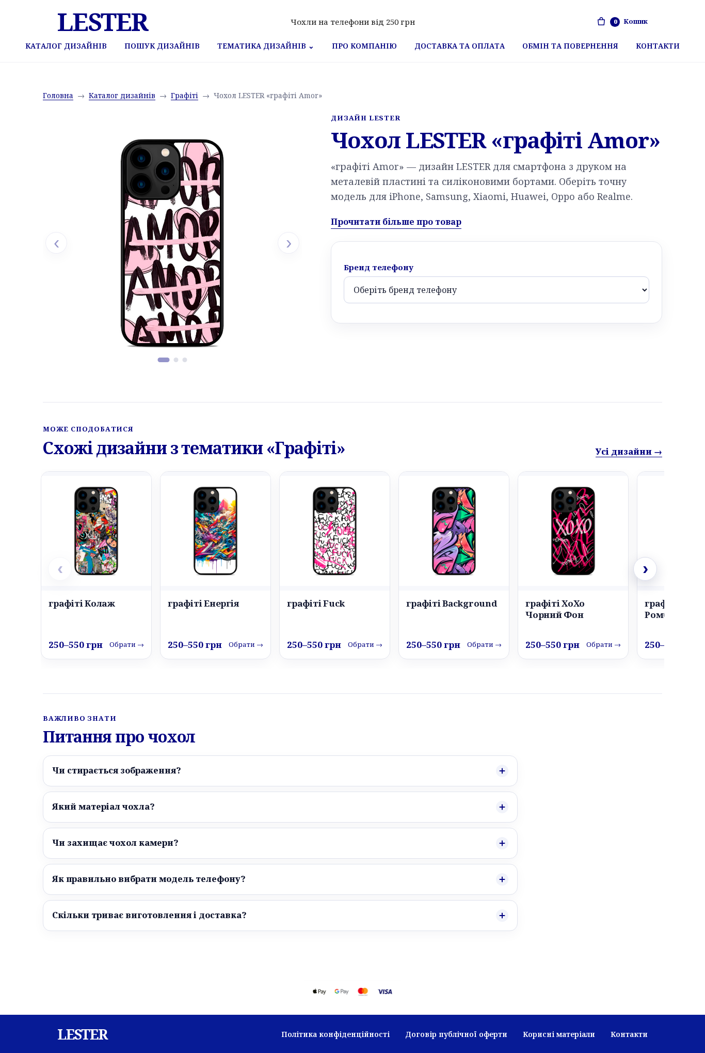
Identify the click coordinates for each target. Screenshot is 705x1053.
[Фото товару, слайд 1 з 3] (164, 360)
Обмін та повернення (570, 46)
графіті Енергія (203, 603)
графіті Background (451, 603)
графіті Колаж (82, 603)
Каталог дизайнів (66, 46)
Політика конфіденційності (335, 1034)
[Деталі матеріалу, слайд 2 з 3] (176, 360)
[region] (172, 243)
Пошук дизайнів (162, 46)
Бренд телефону (378, 267)
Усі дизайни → (629, 451)
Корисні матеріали (559, 1034)
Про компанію (364, 46)
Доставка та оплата (459, 46)
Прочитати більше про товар (396, 221)
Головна (58, 95)
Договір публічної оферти (456, 1034)
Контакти (658, 46)
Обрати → (126, 644)
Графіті (184, 95)
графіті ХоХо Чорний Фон (555, 609)
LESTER (102, 21)
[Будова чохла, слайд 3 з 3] (185, 360)
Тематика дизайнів (265, 46)
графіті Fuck (316, 603)
